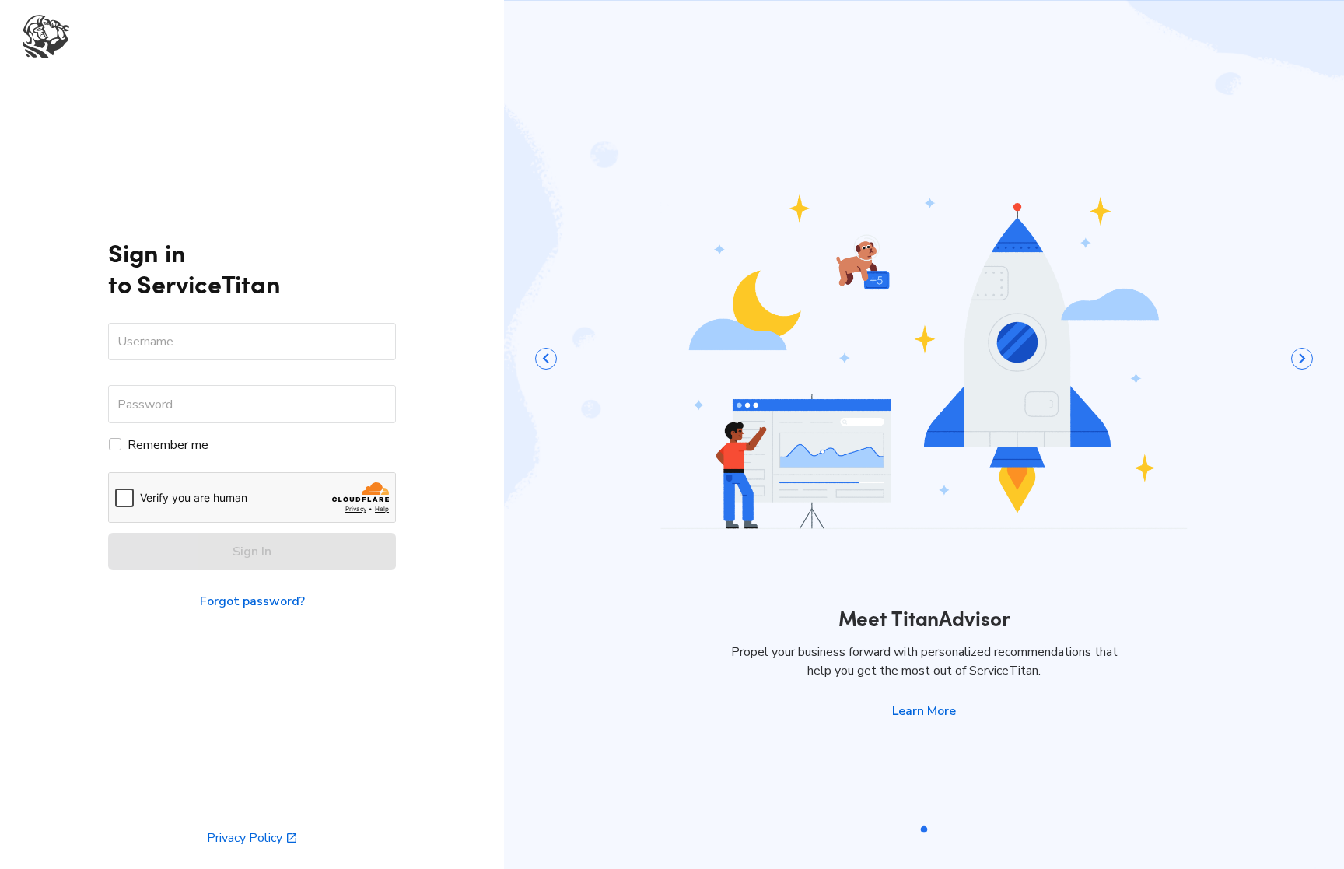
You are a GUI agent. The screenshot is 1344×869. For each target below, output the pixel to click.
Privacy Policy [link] (244, 838)
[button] (924, 711)
